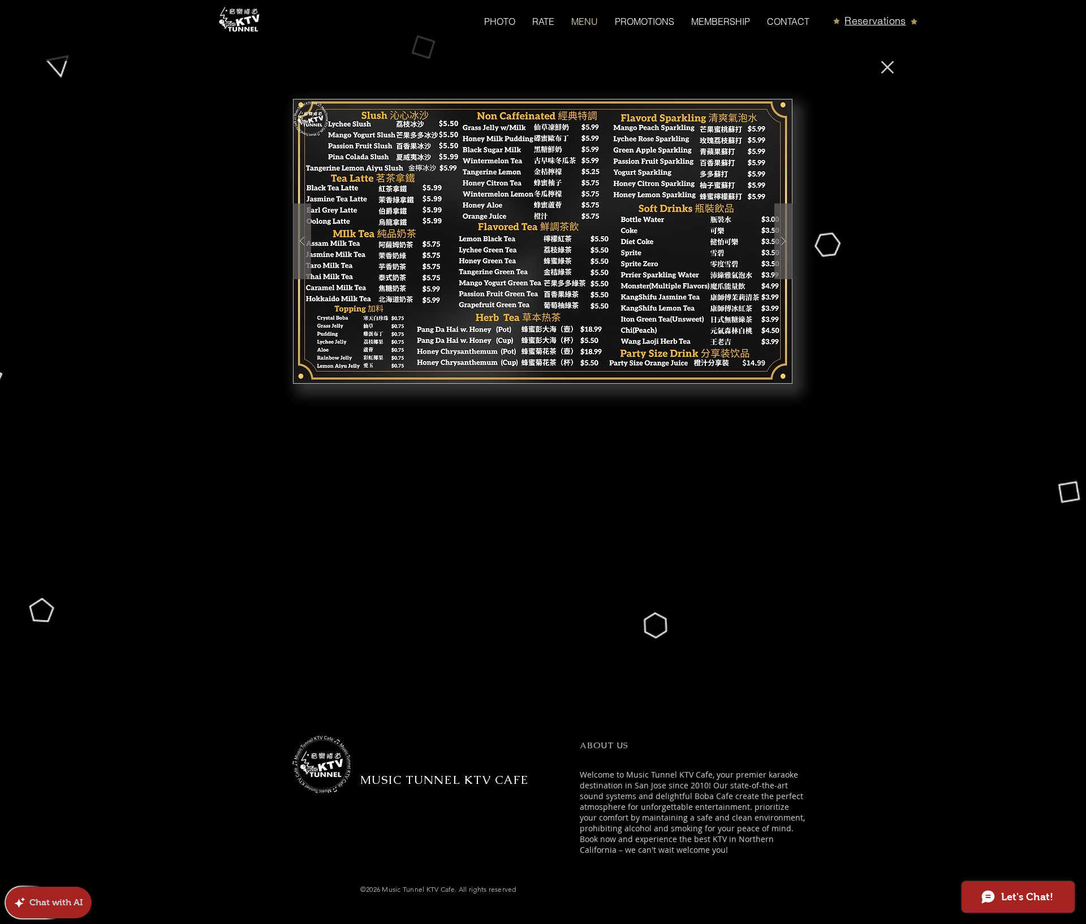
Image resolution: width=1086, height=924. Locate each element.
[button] (543, 241)
